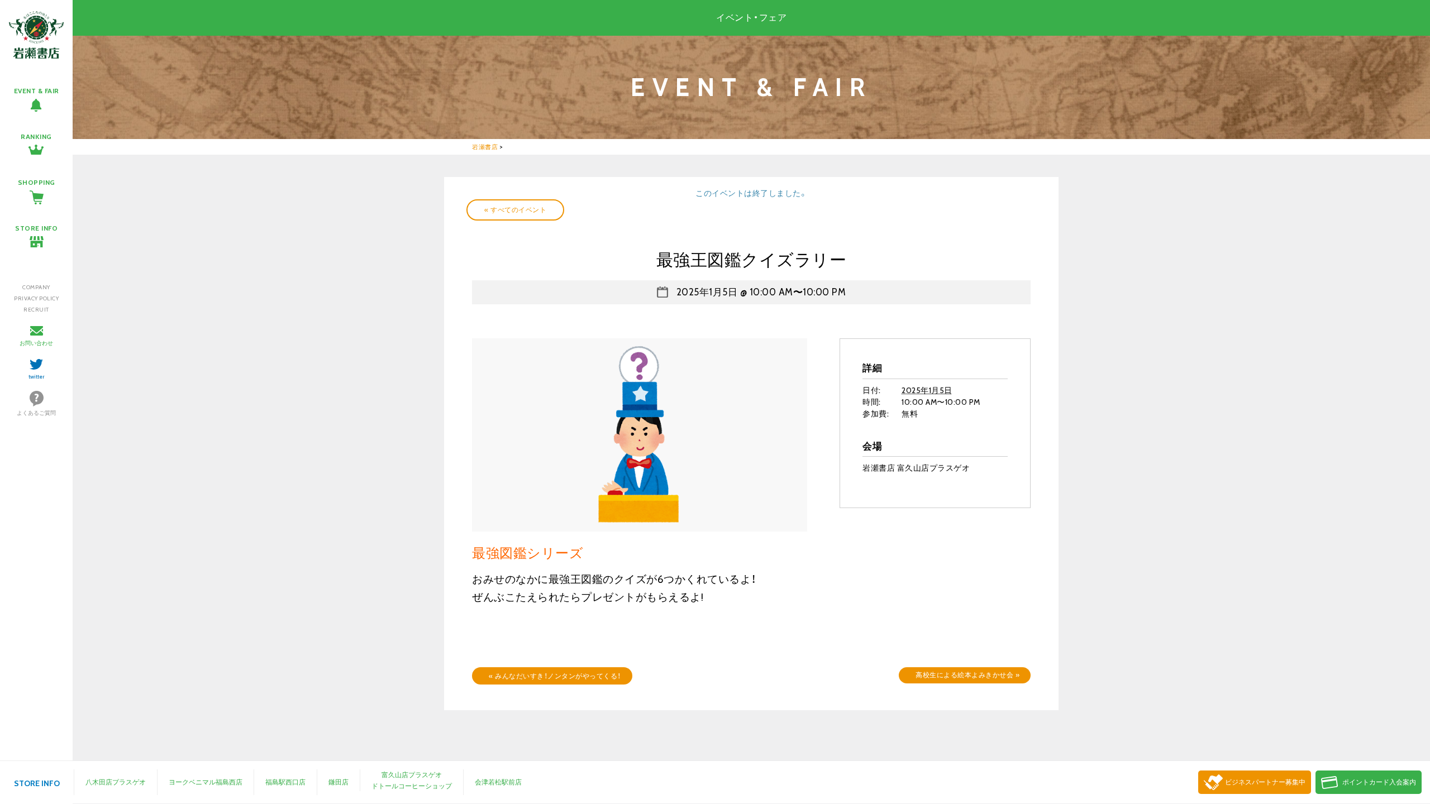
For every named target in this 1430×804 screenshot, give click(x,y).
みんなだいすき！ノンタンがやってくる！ (555, 676)
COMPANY (36, 287)
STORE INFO (36, 228)
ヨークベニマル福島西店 (205, 782)
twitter (36, 376)
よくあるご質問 (36, 413)
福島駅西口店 (285, 782)
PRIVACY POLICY (36, 298)
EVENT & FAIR (36, 91)
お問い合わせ (36, 343)
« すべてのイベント (515, 209)
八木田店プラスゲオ (115, 782)
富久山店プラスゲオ (412, 774)
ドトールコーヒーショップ (411, 786)
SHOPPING (36, 182)
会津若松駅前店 (498, 782)
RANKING (36, 136)
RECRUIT (36, 309)
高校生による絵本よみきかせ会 (967, 675)
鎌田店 (338, 782)
